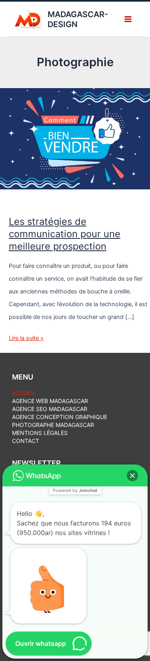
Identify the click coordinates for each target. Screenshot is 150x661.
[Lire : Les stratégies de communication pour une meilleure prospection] (75, 138)
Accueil (24, 393)
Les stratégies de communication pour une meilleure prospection (64, 234)
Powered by (75, 490)
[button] (132, 475)
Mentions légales (40, 432)
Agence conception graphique (59, 416)
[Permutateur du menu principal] (128, 19)
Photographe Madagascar (53, 424)
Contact (25, 440)
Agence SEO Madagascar (49, 408)
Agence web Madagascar (50, 400)
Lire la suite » (26, 339)
